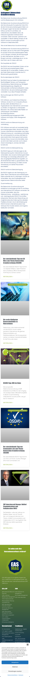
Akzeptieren (15, 662)
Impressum (20, 675)
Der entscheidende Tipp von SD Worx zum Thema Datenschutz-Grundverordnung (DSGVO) (14, 261)
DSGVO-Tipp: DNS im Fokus (12, 383)
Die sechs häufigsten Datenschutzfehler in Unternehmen (10, 321)
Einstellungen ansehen (15, 671)
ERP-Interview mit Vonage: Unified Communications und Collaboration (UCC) (14, 506)
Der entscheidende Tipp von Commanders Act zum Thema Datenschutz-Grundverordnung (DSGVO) (14, 450)
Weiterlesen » (8, 276)
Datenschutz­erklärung (13, 675)
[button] (27, 644)
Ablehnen (15, 667)
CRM (16, 589)
